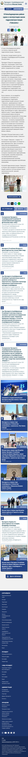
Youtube (6, 733)
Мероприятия (18, 9)
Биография (4, 659)
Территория (4, 602)
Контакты (4, 698)
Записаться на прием (6, 719)
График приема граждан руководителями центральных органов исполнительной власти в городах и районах (7, 725)
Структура (4, 693)
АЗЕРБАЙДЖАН (6, 593)
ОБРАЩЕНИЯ (5, 702)
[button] (3, 183)
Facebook (8, 733)
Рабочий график (5, 656)
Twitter (11, 733)
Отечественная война (6, 620)
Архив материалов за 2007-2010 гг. (10, 742)
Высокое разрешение (13, 196)
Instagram (2, 733)
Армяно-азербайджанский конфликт (6, 615)
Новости (4, 674)
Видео (3, 648)
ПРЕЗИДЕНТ (5, 652)
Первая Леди (5, 661)
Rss (14, 733)
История (4, 599)
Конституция (5, 607)
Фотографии (4, 676)
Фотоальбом (4, 645)
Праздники (4, 611)
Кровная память (5, 625)
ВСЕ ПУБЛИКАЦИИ (7, 209)
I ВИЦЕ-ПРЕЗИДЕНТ (7, 665)
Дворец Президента (6, 696)
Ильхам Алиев (17, 4)
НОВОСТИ (8, 9)
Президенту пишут (6, 709)
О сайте (4, 740)
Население (4, 604)
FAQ (3, 738)
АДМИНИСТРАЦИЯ (7, 687)
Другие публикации (15, 576)
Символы (4, 609)
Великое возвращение (7, 622)
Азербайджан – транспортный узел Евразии (6, 633)
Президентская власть (7, 654)
